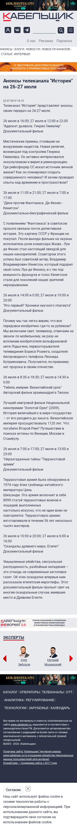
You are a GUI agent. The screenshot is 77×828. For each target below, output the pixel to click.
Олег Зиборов (24, 662)
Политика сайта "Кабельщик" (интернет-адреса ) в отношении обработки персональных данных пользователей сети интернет (38, 755)
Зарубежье (39, 708)
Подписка (64, 41)
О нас (31, 41)
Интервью (22, 54)
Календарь (60, 708)
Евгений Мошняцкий (52, 662)
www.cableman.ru (21, 724)
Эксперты (13, 637)
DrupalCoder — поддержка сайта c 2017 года (30, 763)
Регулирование (40, 700)
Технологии (15, 708)
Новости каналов (56, 49)
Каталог (10, 692)
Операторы (30, 692)
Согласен (13, 790)
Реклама (46, 41)
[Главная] (38, 17)
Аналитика (14, 700)
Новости (33, 49)
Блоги (19, 49)
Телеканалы (53, 692)
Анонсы (6, 49)
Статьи (6, 54)
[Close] (28, 788)
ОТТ (69, 692)
